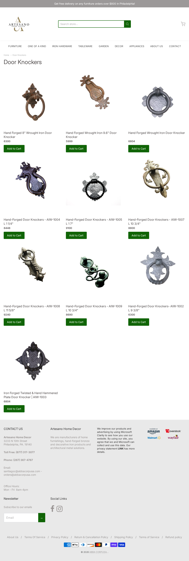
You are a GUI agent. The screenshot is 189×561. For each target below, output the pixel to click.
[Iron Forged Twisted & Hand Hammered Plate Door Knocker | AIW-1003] (32, 359)
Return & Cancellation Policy (91, 537)
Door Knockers (19, 55)
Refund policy (173, 537)
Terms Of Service (34, 537)
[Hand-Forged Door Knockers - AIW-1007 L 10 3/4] (156, 179)
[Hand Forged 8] (32, 99)
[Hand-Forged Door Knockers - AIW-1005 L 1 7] (94, 186)
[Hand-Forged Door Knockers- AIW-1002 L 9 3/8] (156, 265)
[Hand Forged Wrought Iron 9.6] (94, 92)
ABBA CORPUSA (98, 552)
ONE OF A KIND (37, 46)
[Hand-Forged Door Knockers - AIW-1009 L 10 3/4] (94, 273)
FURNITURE (15, 46)
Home (6, 55)
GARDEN (104, 46)
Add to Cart (14, 148)
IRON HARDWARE (62, 46)
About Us (12, 537)
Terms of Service (149, 537)
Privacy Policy (59, 537)
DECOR (119, 46)
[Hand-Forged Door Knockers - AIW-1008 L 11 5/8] (32, 265)
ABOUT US (156, 46)
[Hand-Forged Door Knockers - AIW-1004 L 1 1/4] (32, 179)
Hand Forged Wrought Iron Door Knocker (156, 133)
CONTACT (175, 46)
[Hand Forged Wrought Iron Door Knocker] (156, 99)
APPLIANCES (136, 46)
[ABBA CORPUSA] (18, 24)
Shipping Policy (123, 537)
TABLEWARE (85, 46)
